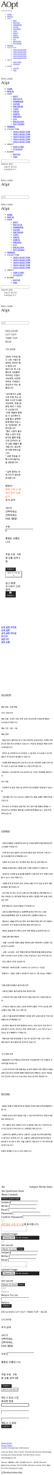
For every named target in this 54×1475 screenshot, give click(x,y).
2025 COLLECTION (19, 52)
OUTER (15, 27)
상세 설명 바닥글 (8, 632)
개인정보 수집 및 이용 (12, 1224)
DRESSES (16, 37)
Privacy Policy (6, 1445)
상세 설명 (5, 629)
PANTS (15, 33)
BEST (15, 21)
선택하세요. (11, 511)
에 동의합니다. (20, 1224)
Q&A (14, 70)
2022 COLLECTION (19, 58)
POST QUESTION (10, 1199)
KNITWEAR (17, 29)
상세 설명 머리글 (8, 627)
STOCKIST (16, 64)
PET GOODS (17, 43)
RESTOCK (16, 23)
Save (20, 1249)
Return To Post (9, 1284)
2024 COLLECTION (19, 54)
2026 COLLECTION (19, 50)
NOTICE (16, 68)
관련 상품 (5, 641)
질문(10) (5, 638)
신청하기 (6, 1426)
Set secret (7, 1245)
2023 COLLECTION (19, 56)
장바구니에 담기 (9, 1389)
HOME (9, 14)
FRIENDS (10, 45)
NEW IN (10, 16)
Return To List (8, 1249)
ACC (14, 39)
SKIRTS (15, 35)
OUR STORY (17, 62)
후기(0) (4, 635)
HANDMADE (17, 25)
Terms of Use (6, 1443)
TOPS (15, 31)
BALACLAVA (17, 41)
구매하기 (6, 1306)
